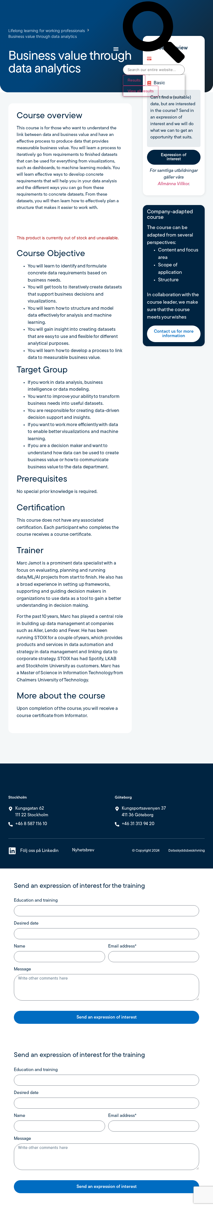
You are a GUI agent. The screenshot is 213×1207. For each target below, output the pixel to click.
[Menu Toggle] (116, 49)
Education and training (36, 900)
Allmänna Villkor (173, 184)
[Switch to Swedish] (191, 52)
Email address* (122, 946)
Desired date (26, 923)
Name (19, 946)
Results (134, 80)
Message (22, 969)
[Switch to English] (191, 45)
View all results (141, 91)
